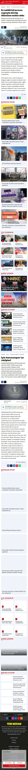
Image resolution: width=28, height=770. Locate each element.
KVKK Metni (19, 762)
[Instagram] (13, 718)
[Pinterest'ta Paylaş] (17, 98)
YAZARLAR (19, 714)
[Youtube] (18, 718)
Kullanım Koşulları (14, 746)
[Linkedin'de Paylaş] (14, 98)
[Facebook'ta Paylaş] (2, 27)
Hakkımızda (14, 738)
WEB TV (6, 714)
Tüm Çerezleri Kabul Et (14, 765)
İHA (8, 47)
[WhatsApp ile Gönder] (20, 98)
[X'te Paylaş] (5, 27)
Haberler (3, 7)
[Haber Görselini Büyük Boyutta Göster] (14, 37)
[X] (10, 718)
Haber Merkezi (7, 402)
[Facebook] (7, 718)
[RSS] (21, 718)
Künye (14, 740)
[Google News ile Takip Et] (23, 47)
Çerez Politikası (8, 762)
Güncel (8, 7)
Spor (8, 354)
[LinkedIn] (16, 718)
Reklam (14, 742)
